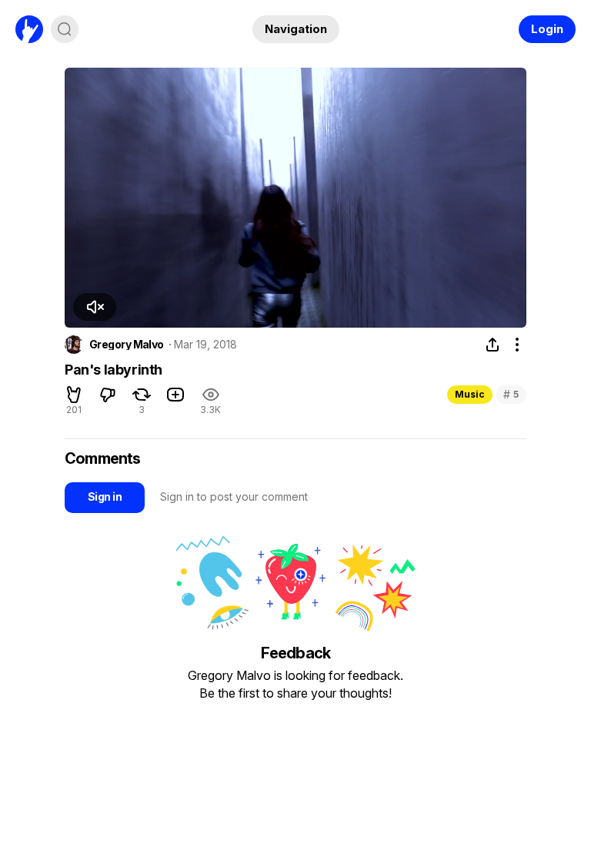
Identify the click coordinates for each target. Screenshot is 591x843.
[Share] (492, 344)
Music (470, 394)
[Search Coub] (64, 29)
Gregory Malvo (126, 344)
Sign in (105, 496)
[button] (94, 307)
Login (547, 29)
